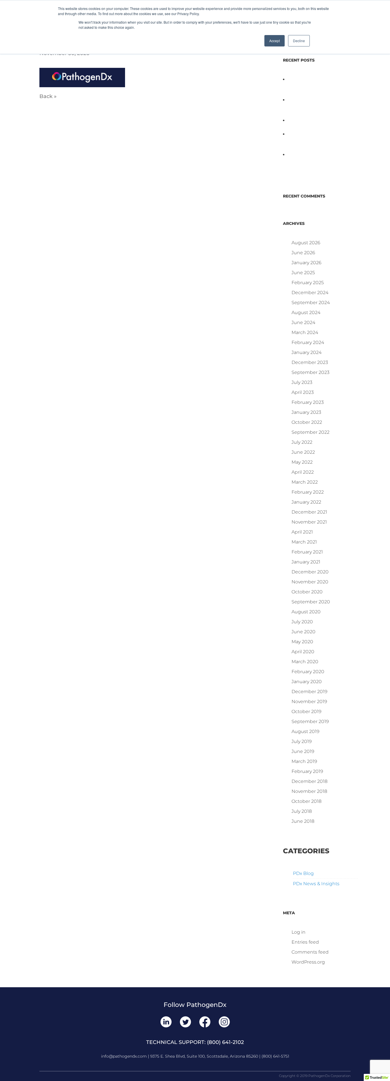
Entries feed (305, 942)
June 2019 (303, 751)
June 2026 (303, 252)
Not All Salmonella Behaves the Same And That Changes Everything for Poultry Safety (317, 106)
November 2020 (310, 582)
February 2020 (308, 671)
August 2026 (306, 242)
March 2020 (305, 661)
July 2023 (302, 382)
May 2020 (302, 641)
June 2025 (303, 272)
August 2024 (306, 312)
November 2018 (309, 791)
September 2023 (310, 372)
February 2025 (308, 282)
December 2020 (310, 572)
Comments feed (310, 952)
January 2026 (306, 262)
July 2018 (302, 811)
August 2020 (306, 611)
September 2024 (311, 302)
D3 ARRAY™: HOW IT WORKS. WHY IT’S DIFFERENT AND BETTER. (320, 161)
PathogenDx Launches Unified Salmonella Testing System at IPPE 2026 (313, 140)
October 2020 (307, 592)
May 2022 (302, 462)
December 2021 (309, 512)
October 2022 (307, 422)
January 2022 (306, 502)
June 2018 (303, 821)
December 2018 (309, 781)
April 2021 (302, 532)
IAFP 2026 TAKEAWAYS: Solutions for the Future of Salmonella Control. (312, 86)
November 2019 (309, 701)
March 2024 (305, 332)
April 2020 (303, 651)
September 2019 (310, 721)
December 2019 (309, 691)
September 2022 (310, 432)
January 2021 (306, 562)
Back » (48, 96)
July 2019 (302, 741)
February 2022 (308, 492)
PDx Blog (303, 873)
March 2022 (305, 482)
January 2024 (306, 352)
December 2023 (310, 362)
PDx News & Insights (316, 883)
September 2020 (311, 601)
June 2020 (303, 631)
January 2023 (306, 412)
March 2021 (304, 542)
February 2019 (307, 771)
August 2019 (305, 731)
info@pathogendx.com (124, 1056)
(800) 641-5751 (275, 1056)
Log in (298, 932)
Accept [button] (274, 40)
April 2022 (303, 472)
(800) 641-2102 (225, 1042)
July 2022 (302, 442)
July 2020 (302, 621)
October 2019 (306, 711)
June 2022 (303, 452)
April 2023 (303, 392)
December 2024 (310, 292)
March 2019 (304, 761)
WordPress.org (308, 962)
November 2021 (309, 522)
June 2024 (303, 322)
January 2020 (307, 681)
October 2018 (306, 801)
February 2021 (307, 552)
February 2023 (308, 402)
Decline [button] (299, 40)
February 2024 (308, 342)
